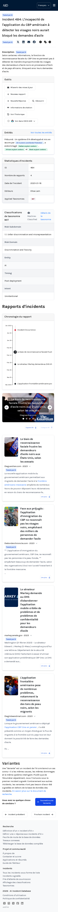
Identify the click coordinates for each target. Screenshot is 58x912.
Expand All (29, 428)
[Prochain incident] (50, 42)
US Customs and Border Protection (29, 143)
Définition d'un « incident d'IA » (18, 830)
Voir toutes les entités (41, 132)
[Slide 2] (26, 418)
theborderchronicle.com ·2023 (19, 543)
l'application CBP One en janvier (20, 727)
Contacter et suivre (12, 856)
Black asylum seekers (37, 149)
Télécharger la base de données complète (23, 843)
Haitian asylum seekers (28, 146)
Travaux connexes (11, 840)
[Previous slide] (6, 407)
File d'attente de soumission (17, 879)
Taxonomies (8, 885)
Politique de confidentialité (16, 898)
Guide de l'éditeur (11, 863)
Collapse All (45, 428)
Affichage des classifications (16, 882)
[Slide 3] (30, 418)
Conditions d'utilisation (14, 895)
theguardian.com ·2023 (16, 466)
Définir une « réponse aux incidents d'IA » (23, 834)
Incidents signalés (12, 876)
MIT (33, 199)
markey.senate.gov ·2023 (16, 635)
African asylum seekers (15, 149)
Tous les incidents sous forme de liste (21, 872)
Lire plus (44, 497)
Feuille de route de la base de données (21, 837)
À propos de (8, 853)
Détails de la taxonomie (46, 216)
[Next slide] (50, 407)
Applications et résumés (15, 859)
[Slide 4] (33, 418)
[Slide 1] (23, 418)
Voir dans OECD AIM (23, 121)
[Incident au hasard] (46, 42)
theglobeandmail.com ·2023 (18, 716)
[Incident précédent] (41, 42)
